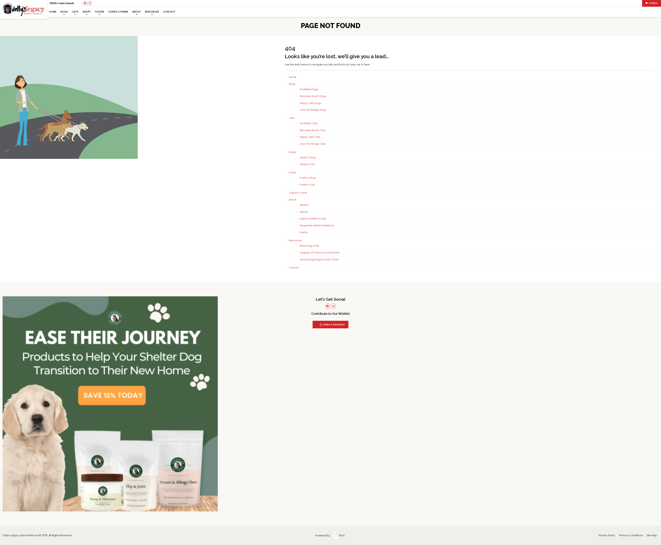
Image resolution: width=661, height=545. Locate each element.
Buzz (342, 535)
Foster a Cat (307, 184)
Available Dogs (309, 89)
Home (52, 11)
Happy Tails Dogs (310, 103)
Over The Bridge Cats (313, 144)
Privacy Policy (607, 535)
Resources (152, 11)
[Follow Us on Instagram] (90, 3)
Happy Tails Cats (310, 137)
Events (304, 232)
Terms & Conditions (631, 535)
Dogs (64, 11)
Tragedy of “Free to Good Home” (320, 252)
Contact (169, 11)
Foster (99, 11)
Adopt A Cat (307, 164)
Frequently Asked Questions (317, 225)
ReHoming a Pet (309, 245)
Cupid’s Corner (118, 11)
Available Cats (308, 123)
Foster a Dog (308, 177)
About (136, 11)
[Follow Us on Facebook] (85, 3)
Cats (75, 11)
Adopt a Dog (308, 157)
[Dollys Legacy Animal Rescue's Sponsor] (110, 403)
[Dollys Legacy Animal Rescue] (23, 9)
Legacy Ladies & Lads (313, 218)
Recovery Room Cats (313, 130)
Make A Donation (334, 324)
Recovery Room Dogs (313, 96)
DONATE (653, 3)
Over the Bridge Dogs (313, 110)
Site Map (652, 535)
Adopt (86, 11)
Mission (304, 205)
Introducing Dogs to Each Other (319, 259)
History (304, 212)
